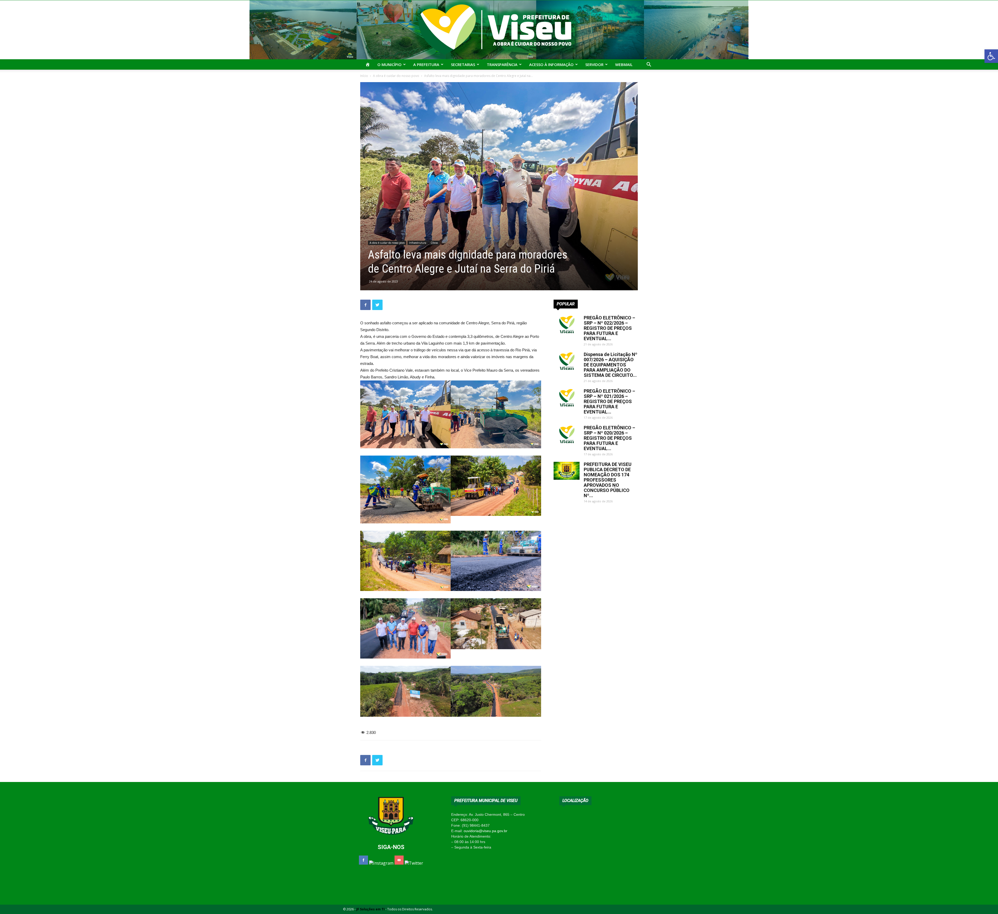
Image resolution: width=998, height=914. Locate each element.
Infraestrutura (417, 243)
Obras (434, 243)
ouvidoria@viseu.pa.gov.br (485, 831)
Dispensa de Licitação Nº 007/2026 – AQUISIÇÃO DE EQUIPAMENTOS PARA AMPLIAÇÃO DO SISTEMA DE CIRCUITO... (610, 365)
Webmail (624, 64)
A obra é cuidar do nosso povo (396, 76)
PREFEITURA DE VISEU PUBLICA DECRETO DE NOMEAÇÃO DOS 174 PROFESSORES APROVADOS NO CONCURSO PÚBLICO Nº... (608, 480)
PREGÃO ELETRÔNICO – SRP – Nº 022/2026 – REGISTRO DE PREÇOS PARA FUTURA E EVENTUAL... (609, 328)
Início (364, 76)
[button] (991, 56)
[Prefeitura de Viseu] (499, 29)
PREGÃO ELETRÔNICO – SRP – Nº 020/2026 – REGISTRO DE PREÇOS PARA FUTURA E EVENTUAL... (609, 438)
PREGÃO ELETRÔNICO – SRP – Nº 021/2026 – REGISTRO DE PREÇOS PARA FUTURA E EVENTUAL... (609, 401)
